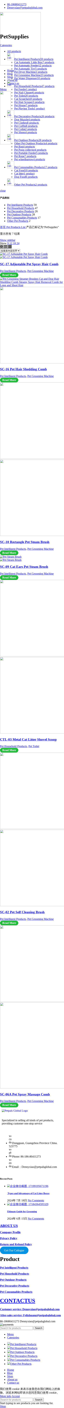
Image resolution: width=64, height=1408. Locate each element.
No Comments (36, 1200)
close (3, 190)
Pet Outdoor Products (19, 214)
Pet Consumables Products (22, 217)
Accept (16, 1396)
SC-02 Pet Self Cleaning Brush (22, 912)
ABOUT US (9, 1226)
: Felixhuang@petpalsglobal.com (30, 1315)
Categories (6, 45)
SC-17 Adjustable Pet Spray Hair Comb (29, 264)
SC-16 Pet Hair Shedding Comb (23, 369)
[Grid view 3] (6, 247)
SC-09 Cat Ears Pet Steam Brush (24, 567)
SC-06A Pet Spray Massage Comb (25, 1094)
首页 (3, 227)
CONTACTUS (17, 1300)
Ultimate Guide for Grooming (22, 1211)
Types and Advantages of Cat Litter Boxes (28, 1193)
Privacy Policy (8, 1238)
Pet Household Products (20, 208)
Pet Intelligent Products (20, 204)
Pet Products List (16, 227)
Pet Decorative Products (20, 211)
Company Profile (10, 1232)
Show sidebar (7, 240)
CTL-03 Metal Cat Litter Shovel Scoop (28, 739)
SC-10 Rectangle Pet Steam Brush (24, 542)
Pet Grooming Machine (40, 271)
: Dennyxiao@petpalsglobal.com (30, 1309)
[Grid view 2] (2, 247)
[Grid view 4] (10, 247)
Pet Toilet (33, 746)
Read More (9, 274)
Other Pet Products (17, 220)
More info (5, 1396)
